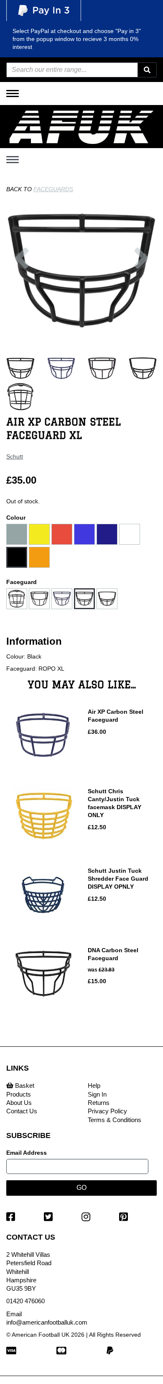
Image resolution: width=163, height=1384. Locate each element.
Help (94, 1085)
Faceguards (53, 189)
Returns (99, 1102)
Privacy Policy (107, 1111)
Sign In (97, 1094)
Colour (15, 517)
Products (18, 1094)
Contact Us (21, 1111)
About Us (19, 1102)
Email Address (26, 1152)
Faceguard (21, 582)
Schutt (14, 456)
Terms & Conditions (114, 1119)
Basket (23, 1085)
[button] (21, 293)
